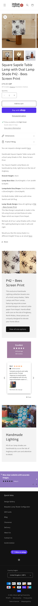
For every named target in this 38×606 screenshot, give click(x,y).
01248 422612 (9, 543)
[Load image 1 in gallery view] (7, 55)
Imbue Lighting (17, 595)
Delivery (7, 527)
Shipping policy (26, 601)
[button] (4, 5)
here (29, 148)
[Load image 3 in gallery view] (30, 55)
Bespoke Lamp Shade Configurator (17, 507)
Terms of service (14, 601)
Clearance (8, 522)
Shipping (12, 87)
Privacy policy (28, 598)
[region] (19, 378)
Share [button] (6, 242)
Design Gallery (9, 501)
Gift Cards (8, 512)
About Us (7, 532)
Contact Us (8, 538)
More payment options (19, 116)
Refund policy (17, 598)
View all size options (18, 329)
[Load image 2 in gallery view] (19, 55)
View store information (12, 128)
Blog (6, 517)
